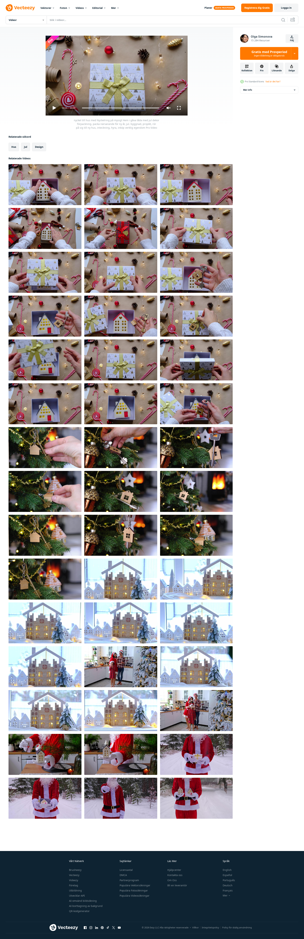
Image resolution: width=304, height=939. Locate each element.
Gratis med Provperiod (269, 53)
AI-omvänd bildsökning (83, 900)
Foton (63, 8)
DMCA (123, 875)
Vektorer (45, 8)
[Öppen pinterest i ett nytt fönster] (102, 927)
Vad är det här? (272, 81)
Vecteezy (74, 875)
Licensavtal (126, 870)
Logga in (286, 7)
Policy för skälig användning (237, 927)
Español (227, 875)
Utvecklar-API (77, 895)
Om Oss (172, 880)
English (227, 870)
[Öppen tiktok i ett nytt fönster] (107, 927)
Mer (113, 8)
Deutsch (227, 885)
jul (25, 147)
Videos (80, 8)
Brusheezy (75, 870)
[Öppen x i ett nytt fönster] (113, 927)
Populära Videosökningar (134, 895)
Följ (292, 40)
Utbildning (75, 890)
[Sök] (283, 20)
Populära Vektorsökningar (135, 885)
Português (229, 880)
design (39, 147)
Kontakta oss (174, 875)
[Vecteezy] (20, 7)
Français (228, 890)
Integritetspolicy (210, 927)
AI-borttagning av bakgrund (86, 906)
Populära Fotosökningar (134, 890)
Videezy (73, 880)
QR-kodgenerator (79, 911)
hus (13, 147)
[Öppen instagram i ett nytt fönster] (90, 927)
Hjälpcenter (174, 870)
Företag (73, 885)
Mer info (247, 89)
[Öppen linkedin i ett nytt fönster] (96, 927)
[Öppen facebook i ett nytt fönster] (85, 927)
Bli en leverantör (177, 885)
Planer (208, 7)
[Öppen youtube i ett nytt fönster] (119, 927)
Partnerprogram (129, 880)
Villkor (195, 927)
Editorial (97, 8)
